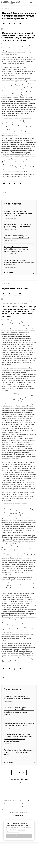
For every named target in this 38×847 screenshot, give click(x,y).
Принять (19, 836)
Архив (19, 782)
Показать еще (19, 772)
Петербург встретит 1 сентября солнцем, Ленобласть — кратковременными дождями (19, 752)
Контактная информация (19, 779)
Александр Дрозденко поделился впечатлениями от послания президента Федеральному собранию (18, 213)
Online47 (4, 69)
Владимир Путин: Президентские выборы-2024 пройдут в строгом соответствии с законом (16, 249)
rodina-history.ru (22, 303)
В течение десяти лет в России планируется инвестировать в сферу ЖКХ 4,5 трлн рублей (19, 262)
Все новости (8, 273)
